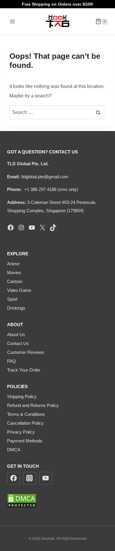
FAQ (11, 361)
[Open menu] (12, 21)
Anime (13, 263)
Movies (14, 272)
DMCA (13, 449)
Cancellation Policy (25, 423)
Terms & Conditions (26, 414)
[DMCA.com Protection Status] (57, 500)
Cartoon (14, 281)
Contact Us (18, 343)
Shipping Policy (22, 396)
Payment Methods (24, 440)
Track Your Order (23, 369)
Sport (12, 299)
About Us (16, 334)
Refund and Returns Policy (33, 405)
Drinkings (16, 307)
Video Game (19, 290)
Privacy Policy (21, 431)
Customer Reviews (25, 352)
